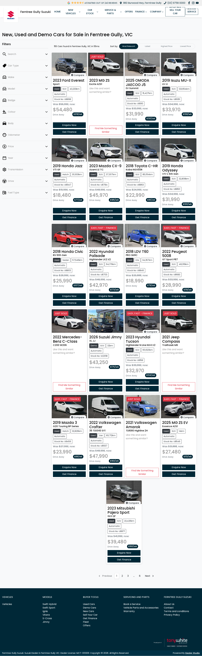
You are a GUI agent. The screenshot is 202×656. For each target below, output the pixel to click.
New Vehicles (71, 11)
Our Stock (90, 11)
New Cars (88, 611)
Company (155, 11)
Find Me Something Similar (106, 130)
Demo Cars (89, 607)
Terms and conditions (176, 611)
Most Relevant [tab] (128, 46)
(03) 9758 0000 (176, 3)
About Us (169, 604)
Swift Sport (49, 607)
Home (57, 11)
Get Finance (69, 132)
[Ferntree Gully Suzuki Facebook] (190, 2)
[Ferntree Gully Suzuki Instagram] (194, 2)
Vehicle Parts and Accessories (141, 607)
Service (191, 11)
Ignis (45, 611)
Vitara (46, 614)
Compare (79, 75)
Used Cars (89, 604)
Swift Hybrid (49, 604)
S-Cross (47, 618)
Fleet (86, 622)
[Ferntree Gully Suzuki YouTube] (198, 2)
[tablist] (157, 46)
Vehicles (7, 604)
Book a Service (131, 604)
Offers (129, 11)
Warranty (129, 611)
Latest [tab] (147, 46)
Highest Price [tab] (166, 46)
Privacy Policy (172, 614)
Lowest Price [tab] (185, 46)
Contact (169, 607)
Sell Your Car (175, 11)
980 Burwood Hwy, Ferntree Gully (142, 3)
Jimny (46, 622)
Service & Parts (110, 11)
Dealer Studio (192, 653)
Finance (140, 11)
